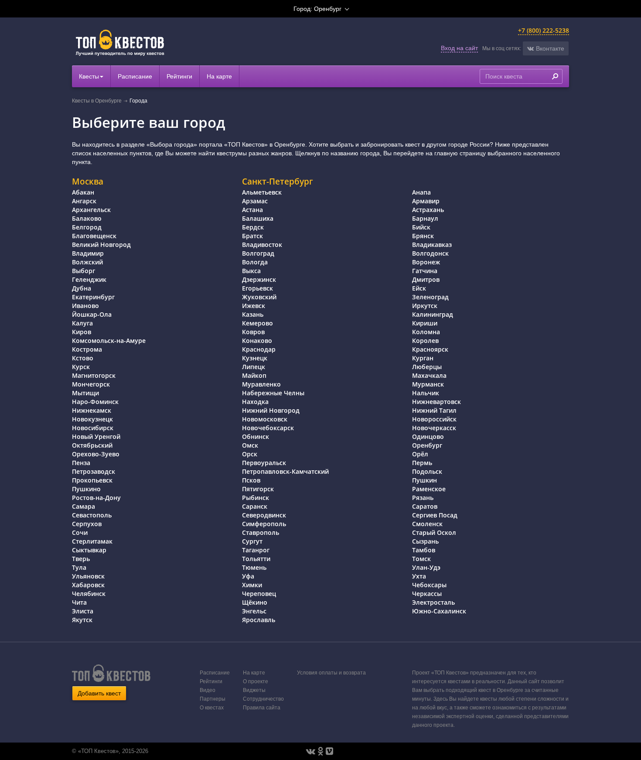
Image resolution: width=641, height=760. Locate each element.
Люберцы (427, 367)
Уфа (248, 576)
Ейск (419, 288)
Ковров (253, 332)
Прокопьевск (92, 480)
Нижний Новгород (271, 410)
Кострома (87, 349)
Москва (87, 181)
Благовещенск (94, 236)
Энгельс (254, 611)
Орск (249, 454)
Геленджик (89, 279)
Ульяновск (88, 576)
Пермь (422, 463)
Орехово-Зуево (95, 454)
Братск (252, 236)
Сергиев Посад (434, 515)
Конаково (257, 340)
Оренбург (427, 445)
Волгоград (258, 253)
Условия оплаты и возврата (331, 673)
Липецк (253, 367)
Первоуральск (264, 463)
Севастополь (92, 515)
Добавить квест (99, 693)
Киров (81, 332)
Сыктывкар (89, 550)
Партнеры (212, 699)
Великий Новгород (101, 244)
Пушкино (86, 489)
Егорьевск (257, 288)
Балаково (87, 218)
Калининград (432, 314)
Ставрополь (260, 532)
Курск (81, 367)
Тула (79, 567)
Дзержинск (259, 279)
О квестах (212, 708)
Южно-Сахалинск (439, 611)
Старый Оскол (434, 532)
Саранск (254, 506)
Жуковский (259, 297)
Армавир (426, 201)
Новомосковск (264, 419)
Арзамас (255, 201)
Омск (250, 445)
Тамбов (423, 550)
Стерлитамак (92, 541)
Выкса (251, 271)
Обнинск (255, 436)
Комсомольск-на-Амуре (109, 340)
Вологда (255, 262)
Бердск (253, 227)
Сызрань (425, 541)
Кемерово (257, 323)
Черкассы (427, 593)
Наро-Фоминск (95, 401)
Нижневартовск (436, 401)
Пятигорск (258, 489)
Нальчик (425, 393)
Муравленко (261, 384)
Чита (79, 602)
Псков (251, 480)
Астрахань (428, 209)
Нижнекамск (91, 410)
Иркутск (424, 305)
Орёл (420, 454)
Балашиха (257, 218)
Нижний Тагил (434, 410)
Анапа (421, 192)
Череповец (259, 593)
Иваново (85, 305)
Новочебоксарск (268, 428)
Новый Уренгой (96, 436)
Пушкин (424, 480)
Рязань (422, 497)
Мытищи (85, 393)
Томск (421, 559)
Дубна (81, 288)
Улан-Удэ (426, 567)
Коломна (426, 332)
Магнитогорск (94, 375)
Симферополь (264, 524)
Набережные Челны (273, 393)
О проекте (255, 681)
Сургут (252, 541)
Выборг (83, 271)
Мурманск (428, 384)
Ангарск (84, 201)
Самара (83, 506)
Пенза (81, 463)
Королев (425, 340)
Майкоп (254, 375)
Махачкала (429, 375)
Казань (252, 314)
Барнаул (425, 218)
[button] (545, 48)
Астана (252, 209)
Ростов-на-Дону (96, 497)
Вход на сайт (459, 48)
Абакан (83, 192)
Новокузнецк (92, 419)
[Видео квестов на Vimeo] (329, 751)
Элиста (82, 611)
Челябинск (89, 593)
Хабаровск (88, 585)
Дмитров (426, 279)
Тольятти (256, 559)
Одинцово (428, 436)
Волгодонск (430, 253)
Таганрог (255, 550)
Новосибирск (92, 428)
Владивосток (262, 244)
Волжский (87, 262)
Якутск (82, 620)
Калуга (82, 323)
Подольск (427, 471)
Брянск (423, 236)
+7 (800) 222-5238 (543, 30)
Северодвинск (264, 515)
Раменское (429, 489)
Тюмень (254, 567)
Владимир (88, 253)
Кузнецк (254, 358)
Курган (422, 358)
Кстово (82, 358)
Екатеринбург (93, 297)
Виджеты (254, 690)
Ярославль (258, 620)
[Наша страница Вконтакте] (310, 751)
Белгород (87, 227)
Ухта (419, 576)
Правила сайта (261, 708)
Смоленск (427, 524)
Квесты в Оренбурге (97, 101)
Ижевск (253, 305)
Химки (252, 585)
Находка (255, 401)
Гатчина (424, 271)
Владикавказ (432, 244)
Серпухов (87, 524)
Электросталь (433, 602)
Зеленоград (430, 297)
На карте (219, 76)
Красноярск (430, 349)
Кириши (424, 323)
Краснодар (259, 349)
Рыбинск (255, 497)
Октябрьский (92, 445)
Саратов (424, 506)
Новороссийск (434, 419)
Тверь (81, 559)
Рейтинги (179, 76)
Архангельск (91, 209)
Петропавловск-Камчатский (285, 471)
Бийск (421, 227)
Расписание (135, 76)
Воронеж (426, 262)
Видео (207, 690)
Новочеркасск (434, 428)
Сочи (80, 532)
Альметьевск (262, 192)
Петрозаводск (93, 471)
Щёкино (254, 602)
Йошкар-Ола (92, 314)
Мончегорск (91, 384)
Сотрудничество (263, 699)
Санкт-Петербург (277, 181)
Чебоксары (429, 585)
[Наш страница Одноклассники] (320, 751)
